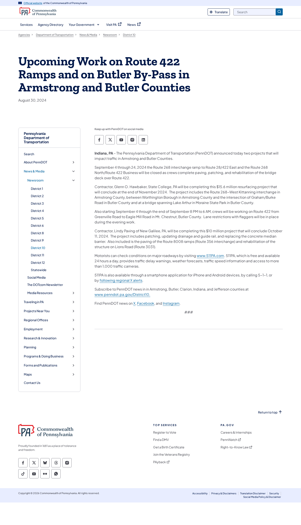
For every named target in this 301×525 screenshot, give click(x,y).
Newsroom (35, 180)
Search (29, 154)
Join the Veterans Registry (171, 454)
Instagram (171, 303)
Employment (33, 329)
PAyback (159, 462)
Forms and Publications (40, 365)
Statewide (38, 270)
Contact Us (32, 383)
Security (274, 493)
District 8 (37, 233)
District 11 (37, 255)
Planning (30, 347)
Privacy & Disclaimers (223, 493)
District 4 (37, 211)
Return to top (267, 412)
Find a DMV (161, 440)
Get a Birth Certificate (168, 447)
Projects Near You (37, 311)
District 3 (37, 203)
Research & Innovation (40, 338)
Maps (28, 374)
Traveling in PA (34, 302)
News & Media (34, 171)
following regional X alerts (121, 280)
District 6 (37, 225)
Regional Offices (36, 320)
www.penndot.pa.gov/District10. (122, 294)
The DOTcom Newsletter (45, 285)
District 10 (38, 248)
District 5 (37, 218)
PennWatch (229, 440)
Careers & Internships (236, 432)
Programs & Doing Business (43, 356)
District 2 (37, 196)
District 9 (37, 240)
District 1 (37, 189)
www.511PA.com (210, 255)
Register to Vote (164, 432)
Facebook (145, 303)
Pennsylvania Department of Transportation (36, 137)
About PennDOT (35, 162)
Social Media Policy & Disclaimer (262, 496)
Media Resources (39, 293)
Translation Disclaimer (253, 493)
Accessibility (200, 493)
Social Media (36, 277)
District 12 (38, 262)
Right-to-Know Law (235, 447)
